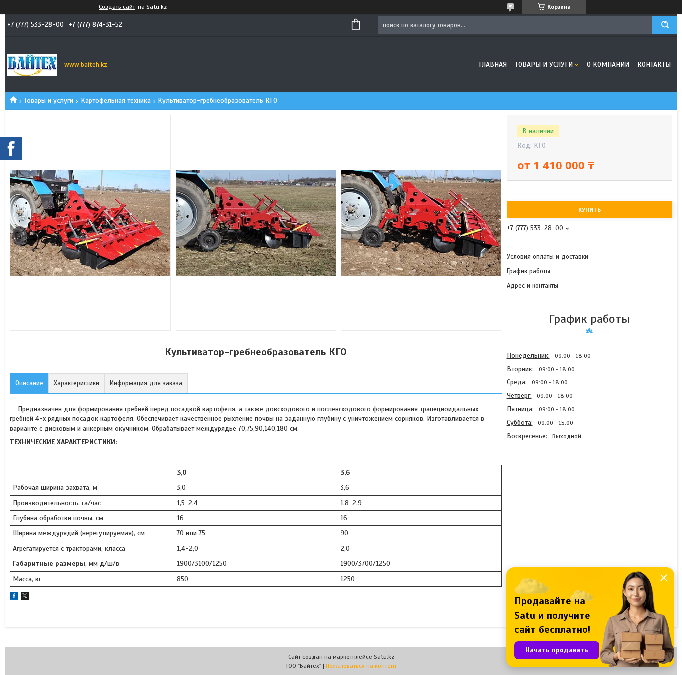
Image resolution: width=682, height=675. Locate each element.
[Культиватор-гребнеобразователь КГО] (542, 497)
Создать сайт (117, 6)
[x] (25, 597)
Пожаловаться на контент (361, 665)
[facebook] (14, 597)
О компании (608, 64)
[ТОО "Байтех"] (32, 65)
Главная (493, 64)
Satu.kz (384, 656)
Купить (589, 209)
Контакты (654, 64)
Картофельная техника (116, 100)
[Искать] (664, 25)
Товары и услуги (544, 64)
